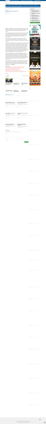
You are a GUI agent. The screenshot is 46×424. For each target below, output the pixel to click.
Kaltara (13, 5)
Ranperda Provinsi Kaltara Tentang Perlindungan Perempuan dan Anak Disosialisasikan (15, 71)
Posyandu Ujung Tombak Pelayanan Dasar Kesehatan (35, 18)
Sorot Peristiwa (20, 5)
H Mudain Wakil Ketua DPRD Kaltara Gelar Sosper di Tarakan (24, 84)
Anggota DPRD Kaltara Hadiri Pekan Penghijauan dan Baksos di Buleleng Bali (8, 84)
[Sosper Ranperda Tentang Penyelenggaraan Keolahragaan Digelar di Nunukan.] (17, 80)
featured (7, 73)
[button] (39, 1)
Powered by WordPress (20, 422)
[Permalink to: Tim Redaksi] (6, 12)
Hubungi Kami (28, 421)
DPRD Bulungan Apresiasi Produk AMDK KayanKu (18, 0)
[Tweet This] (23, 75)
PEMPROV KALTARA (13, 6)
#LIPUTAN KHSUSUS (8, 6)
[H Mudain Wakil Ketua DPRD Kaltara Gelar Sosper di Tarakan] (25, 80)
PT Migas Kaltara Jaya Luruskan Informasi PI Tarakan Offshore (35, 11)
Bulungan (16, 5)
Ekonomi (29, 5)
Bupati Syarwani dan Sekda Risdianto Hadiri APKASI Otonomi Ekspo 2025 (35, 15)
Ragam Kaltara (36, 5)
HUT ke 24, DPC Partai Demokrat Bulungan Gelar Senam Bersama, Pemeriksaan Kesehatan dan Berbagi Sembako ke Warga (35, 20)
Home (6, 5)
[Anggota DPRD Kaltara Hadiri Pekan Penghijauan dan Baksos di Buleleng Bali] (9, 80)
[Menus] (5, 1)
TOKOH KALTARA (19, 6)
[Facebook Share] (22, 75)
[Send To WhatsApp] (27, 75)
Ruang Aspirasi (25, 5)
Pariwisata (32, 5)
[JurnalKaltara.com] (7, 3)
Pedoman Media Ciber (23, 421)
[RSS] (40, 419)
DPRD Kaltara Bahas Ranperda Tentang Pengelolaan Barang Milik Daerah (14, 70)
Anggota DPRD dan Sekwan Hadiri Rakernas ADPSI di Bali (12, 69)
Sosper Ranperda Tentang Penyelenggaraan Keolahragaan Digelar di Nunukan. (16, 84)
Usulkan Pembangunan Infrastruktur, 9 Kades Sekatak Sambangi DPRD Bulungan (36, 0)
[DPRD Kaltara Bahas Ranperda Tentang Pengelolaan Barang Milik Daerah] (17, 88)
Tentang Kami (18, 421)
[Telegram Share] (26, 75)
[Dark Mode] (40, 1)
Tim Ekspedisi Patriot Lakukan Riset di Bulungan (36, 13)
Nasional (9, 5)
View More (35, 22)
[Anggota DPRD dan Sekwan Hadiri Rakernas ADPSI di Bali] (9, 88)
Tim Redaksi (8, 12)
